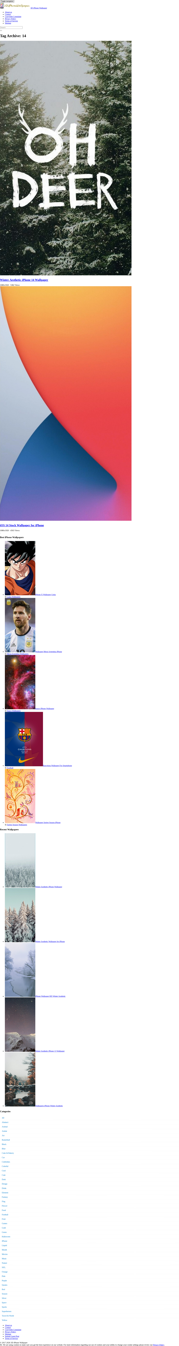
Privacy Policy (10, 19)
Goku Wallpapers (13, 597)
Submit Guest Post (12, 1336)
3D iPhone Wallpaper (38, 8)
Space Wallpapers (14, 711)
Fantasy (5, 1197)
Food (4, 1210)
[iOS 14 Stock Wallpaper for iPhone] (66, 520)
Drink (4, 1188)
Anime (4, 1131)
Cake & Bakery (8, 1153)
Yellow (4, 1320)
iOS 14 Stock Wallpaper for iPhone (22, 525)
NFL (4, 1267)
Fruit (3, 1219)
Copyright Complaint (13, 17)
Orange (5, 1272)
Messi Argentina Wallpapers (17, 654)
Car (3, 1157)
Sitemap (8, 23)
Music (4, 1259)
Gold (4, 1228)
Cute (3, 1175)
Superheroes (6, 1311)
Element (5, 1193)
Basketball (6, 1140)
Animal (5, 1127)
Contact (8, 14)
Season (4, 1294)
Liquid (4, 1245)
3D (3, 1118)
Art (3, 1135)
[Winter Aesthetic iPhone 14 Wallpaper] (66, 275)
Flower (4, 1206)
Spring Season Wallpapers (17, 825)
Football (10, 768)
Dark (4, 1179)
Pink (3, 1276)
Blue (3, 1149)
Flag (3, 1201)
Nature (4, 1263)
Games (4, 1223)
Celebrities (6, 1162)
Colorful (5, 1166)
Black (4, 1144)
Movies (5, 1254)
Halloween (6, 1237)
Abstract (5, 1122)
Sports (4, 1307)
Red (3, 1289)
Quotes (4, 1285)
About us (8, 12)
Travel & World (8, 1316)
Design (4, 1184)
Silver (4, 1298)
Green (4, 1232)
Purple (4, 1281)
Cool (4, 1171)
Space (4, 1303)
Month (4, 1250)
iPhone (4, 1241)
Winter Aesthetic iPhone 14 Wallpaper (24, 279)
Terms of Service (11, 21)
